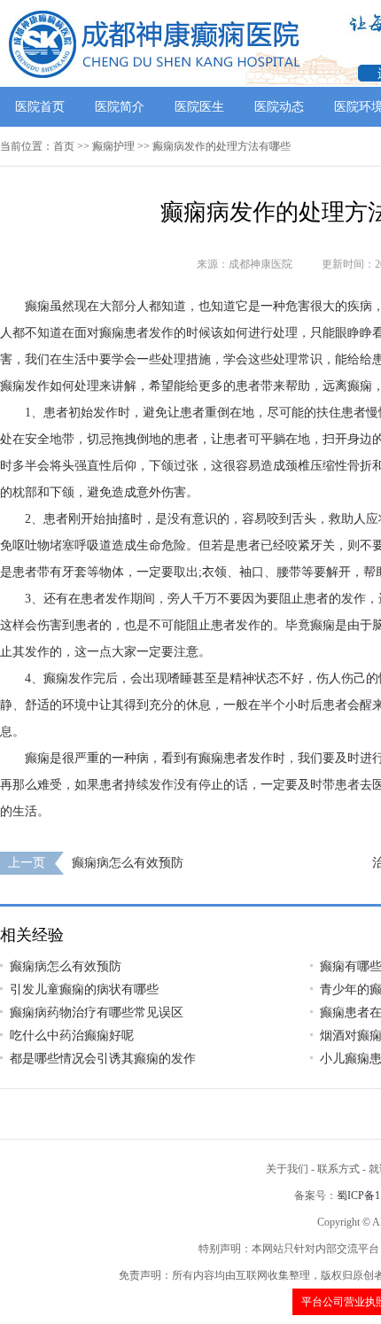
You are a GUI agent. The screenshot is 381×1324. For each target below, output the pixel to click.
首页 (63, 146)
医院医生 (199, 106)
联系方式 (338, 1169)
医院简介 (119, 106)
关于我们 (287, 1169)
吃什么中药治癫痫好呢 (72, 1035)
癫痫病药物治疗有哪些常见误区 (96, 1012)
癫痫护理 (113, 146)
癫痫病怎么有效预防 (127, 862)
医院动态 (279, 106)
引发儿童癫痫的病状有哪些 (84, 989)
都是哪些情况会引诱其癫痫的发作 (103, 1058)
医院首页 (40, 106)
